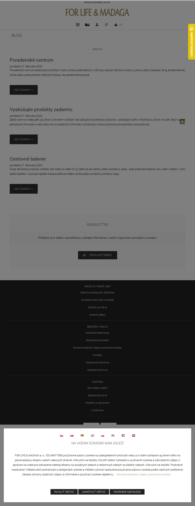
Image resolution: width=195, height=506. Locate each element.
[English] (92, 435)
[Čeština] (61, 435)
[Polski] (103, 435)
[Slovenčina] (72, 435)
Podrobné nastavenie (127, 491)
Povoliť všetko (64, 491)
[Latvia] (133, 435)
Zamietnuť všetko (93, 491)
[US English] (113, 435)
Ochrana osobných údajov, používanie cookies (143, 474)
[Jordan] (123, 435)
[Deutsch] (82, 435)
